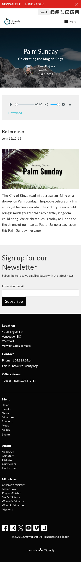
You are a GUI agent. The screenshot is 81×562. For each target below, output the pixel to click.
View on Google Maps (16, 345)
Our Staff (8, 455)
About (6, 429)
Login (66, 536)
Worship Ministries (13, 505)
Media (5, 425)
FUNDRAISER (34, 4)
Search (44, 12)
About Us (8, 451)
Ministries (8, 417)
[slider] (24, 104)
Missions (7, 509)
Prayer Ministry (11, 493)
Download (15, 113)
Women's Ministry (13, 501)
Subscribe (14, 301)
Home (5, 405)
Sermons (7, 421)
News (5, 413)
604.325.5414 (22, 360)
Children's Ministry (13, 484)
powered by (38, 553)
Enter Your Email (13, 286)
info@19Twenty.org (24, 366)
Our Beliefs (9, 463)
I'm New (7, 459)
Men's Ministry (11, 497)
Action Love (9, 489)
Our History (9, 468)
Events (6, 409)
